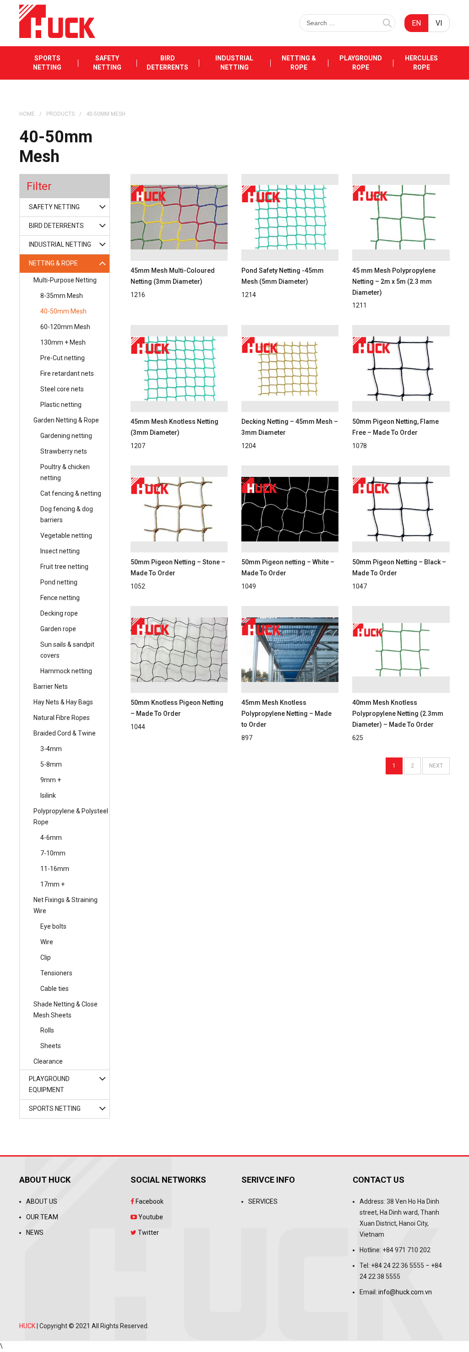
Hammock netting (66, 671)
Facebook (149, 1201)
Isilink (48, 795)
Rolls (47, 1030)
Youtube (150, 1217)
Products (60, 114)
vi (439, 23)
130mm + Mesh (63, 342)
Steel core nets (62, 389)
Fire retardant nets (67, 373)
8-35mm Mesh (61, 295)
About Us (41, 1201)
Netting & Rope (299, 62)
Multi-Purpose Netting (65, 280)
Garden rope (58, 629)
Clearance (48, 1061)
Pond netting (58, 582)
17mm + (52, 884)
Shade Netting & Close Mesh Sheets (65, 1009)
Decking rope (59, 613)
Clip (45, 957)
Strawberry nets (63, 451)
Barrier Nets (50, 686)
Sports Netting (47, 62)
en (416, 23)
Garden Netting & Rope (66, 420)
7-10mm (52, 853)
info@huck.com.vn (405, 1292)
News (35, 1232)
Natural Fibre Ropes (61, 717)
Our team (42, 1217)
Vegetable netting (66, 535)
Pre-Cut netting (62, 358)
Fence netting (60, 597)
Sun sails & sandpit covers (67, 650)
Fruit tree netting (64, 566)
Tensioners (56, 973)
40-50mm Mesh (63, 311)
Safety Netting (107, 62)
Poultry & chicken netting (65, 472)
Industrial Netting (234, 62)
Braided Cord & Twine (64, 733)
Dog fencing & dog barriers (66, 514)
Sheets (50, 1045)
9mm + (50, 780)
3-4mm (51, 748)
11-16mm (54, 868)
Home (27, 114)
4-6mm (51, 837)
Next (436, 766)
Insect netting (60, 551)
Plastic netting (61, 404)
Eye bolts (53, 926)
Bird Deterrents (167, 62)
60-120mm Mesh (65, 326)
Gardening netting (66, 435)
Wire (46, 942)
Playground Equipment (49, 1084)
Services (263, 1201)
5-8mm (51, 764)
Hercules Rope (421, 62)
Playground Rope (360, 62)
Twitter (147, 1232)
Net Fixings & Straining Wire (65, 905)
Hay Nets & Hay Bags (63, 702)
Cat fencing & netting (70, 493)
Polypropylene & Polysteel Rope (70, 816)
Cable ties (54, 988)
